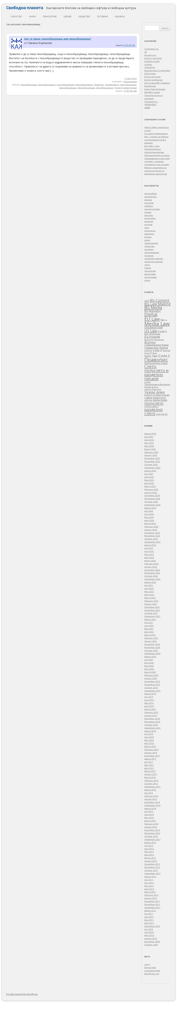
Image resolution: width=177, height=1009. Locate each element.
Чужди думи (154, 392)
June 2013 (149, 848)
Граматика (151, 348)
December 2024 (152, 495)
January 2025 (150, 492)
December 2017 (152, 755)
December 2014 (152, 802)
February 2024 (151, 526)
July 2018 (148, 734)
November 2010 (152, 926)
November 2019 (152, 684)
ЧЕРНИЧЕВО (150, 104)
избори (148, 400)
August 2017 (150, 759)
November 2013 (152, 833)
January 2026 (150, 455)
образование (130, 81)
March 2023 (150, 560)
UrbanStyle (149, 67)
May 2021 (149, 628)
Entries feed (150, 967)
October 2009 (151, 944)
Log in (147, 964)
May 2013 (149, 851)
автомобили (150, 193)
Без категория (152, 333)
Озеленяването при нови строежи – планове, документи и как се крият (157, 161)
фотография (150, 277)
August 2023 (150, 545)
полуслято (153, 403)
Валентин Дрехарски (154, 339)
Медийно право (152, 92)
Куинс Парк (150, 355)
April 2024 (149, 520)
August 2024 (150, 508)
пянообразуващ (128, 84)
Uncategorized (153, 327)
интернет (148, 221)
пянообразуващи (86, 87)
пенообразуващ (28, 84)
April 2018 (149, 743)
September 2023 (152, 542)
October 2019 (151, 687)
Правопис (99, 84)
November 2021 (152, 610)
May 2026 (149, 443)
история (148, 224)
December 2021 (152, 607)
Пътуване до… (151, 101)
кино (146, 227)
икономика (150, 218)
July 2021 (148, 622)
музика (147, 237)
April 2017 (149, 768)
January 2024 (150, 529)
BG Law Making (157, 303)
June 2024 (149, 514)
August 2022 (150, 582)
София (147, 382)
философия (150, 274)
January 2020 (150, 678)
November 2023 (152, 535)
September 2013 (152, 839)
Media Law (157, 323)
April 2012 (149, 889)
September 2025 (152, 467)
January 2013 (150, 861)
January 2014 (150, 827)
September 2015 (152, 786)
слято (149, 413)
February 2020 (151, 675)
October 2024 (151, 501)
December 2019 (152, 681)
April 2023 (149, 557)
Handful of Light (152, 61)
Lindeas (148, 64)
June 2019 (149, 700)
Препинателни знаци (155, 363)
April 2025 (149, 483)
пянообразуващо (105, 87)
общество (84, 16)
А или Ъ (162, 331)
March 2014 (150, 820)
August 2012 (150, 876)
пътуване (102, 16)
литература (149, 230)
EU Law (152, 319)
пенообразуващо (84, 84)
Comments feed (152, 970)
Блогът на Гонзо (152, 76)
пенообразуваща (46, 84)
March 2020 (150, 672)
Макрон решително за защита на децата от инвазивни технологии (155, 170)
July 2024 (148, 511)
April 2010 (149, 935)
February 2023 (151, 563)
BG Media (153, 307)
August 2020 (150, 656)
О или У (164, 355)
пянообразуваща (68, 87)
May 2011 (149, 920)
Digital (150, 314)
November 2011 (152, 904)
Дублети (148, 350)
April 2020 (149, 669)
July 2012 (148, 879)
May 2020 (149, 666)
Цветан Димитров (152, 389)
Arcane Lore (150, 55)
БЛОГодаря (150, 73)
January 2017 (150, 774)
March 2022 (150, 597)
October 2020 (151, 650)
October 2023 (151, 539)
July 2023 (148, 548)
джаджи (148, 199)
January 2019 (150, 715)
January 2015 (150, 799)
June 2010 (149, 932)
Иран (154, 353)
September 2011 (152, 907)
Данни (163, 348)
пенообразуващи (65, 84)
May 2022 (149, 591)
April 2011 (149, 923)
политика (148, 249)
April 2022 (149, 594)
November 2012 (152, 867)
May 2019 (149, 703)
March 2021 (150, 635)
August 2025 (150, 470)
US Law (150, 330)
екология (148, 203)
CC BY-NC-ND (129, 45)
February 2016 (151, 780)
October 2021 (151, 613)
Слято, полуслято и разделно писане (156, 372)
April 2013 (149, 854)
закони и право (152, 209)
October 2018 (151, 724)
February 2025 (151, 489)
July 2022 (148, 585)
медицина (149, 233)
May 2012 (149, 886)
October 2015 (151, 783)
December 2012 (152, 864)
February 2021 (151, 638)
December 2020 (152, 644)
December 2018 (152, 718)
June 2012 (149, 882)
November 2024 (152, 498)
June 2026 (149, 439)
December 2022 (152, 570)
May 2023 (149, 554)
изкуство (16, 16)
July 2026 (148, 436)
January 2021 (150, 641)
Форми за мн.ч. (151, 387)
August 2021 (150, 619)
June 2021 (149, 625)
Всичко (150, 342)
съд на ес (162, 414)
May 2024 (149, 517)
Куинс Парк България (154, 89)
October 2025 (151, 464)
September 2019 (152, 690)
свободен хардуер (153, 261)
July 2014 (148, 811)
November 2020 (152, 647)
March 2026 (150, 449)
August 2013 (150, 842)
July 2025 (148, 474)
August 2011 (150, 910)
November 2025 (152, 461)
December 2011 (152, 901)
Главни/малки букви (156, 345)
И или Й (148, 353)
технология (50, 16)
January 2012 (150, 898)
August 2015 (150, 789)
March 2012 (150, 892)
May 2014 (149, 817)
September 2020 (152, 653)
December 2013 (152, 830)
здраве (67, 16)
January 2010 (150, 938)
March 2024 (150, 523)
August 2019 (150, 693)
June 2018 (149, 737)
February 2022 (151, 601)
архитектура (150, 196)
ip (166, 320)
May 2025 (149, 480)
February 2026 (151, 452)
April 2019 (149, 706)
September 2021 (152, 616)
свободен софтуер (153, 258)
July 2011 (148, 913)
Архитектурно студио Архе (157, 70)
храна (147, 280)
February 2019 (151, 712)
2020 (146, 300)
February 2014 (151, 824)
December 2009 (152, 941)
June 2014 (149, 814)
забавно (120, 16)
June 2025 (149, 477)
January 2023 (150, 567)
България (152, 336)
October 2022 (151, 576)
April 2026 (149, 446)
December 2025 (152, 458)
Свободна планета (24, 7)
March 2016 (150, 777)
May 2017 (149, 765)
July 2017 (148, 762)
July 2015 (148, 793)
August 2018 (150, 731)
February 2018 (151, 749)
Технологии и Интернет (157, 384)
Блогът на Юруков (153, 79)
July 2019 (148, 696)
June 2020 (149, 662)
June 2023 (149, 551)
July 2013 (148, 845)
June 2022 (149, 588)
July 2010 (148, 929)
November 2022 (152, 573)
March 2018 (150, 746)
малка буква (160, 400)
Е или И (157, 350)
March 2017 (150, 771)
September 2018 (152, 728)
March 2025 (150, 486)
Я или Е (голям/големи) (126, 87)
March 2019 (150, 709)
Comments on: (151, 49)
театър (147, 268)
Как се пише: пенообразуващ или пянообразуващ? (57, 38)
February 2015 (151, 796)
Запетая (166, 350)
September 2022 (152, 579)
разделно (153, 409)
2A (145, 52)
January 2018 (150, 752)
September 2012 (152, 873)
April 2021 (149, 631)
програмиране (151, 252)
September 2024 (152, 504)
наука (32, 16)
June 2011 (149, 916)
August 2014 (150, 808)
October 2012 (151, 870)
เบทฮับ (147, 107)
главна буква (152, 397)
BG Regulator (152, 311)
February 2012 (151, 895)
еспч (163, 397)
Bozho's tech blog (153, 58)
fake (162, 319)
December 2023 (152, 532)
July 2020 (148, 659)
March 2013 (150, 858)
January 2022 (150, 604)
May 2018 (149, 740)
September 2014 (152, 805)
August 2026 (150, 433)
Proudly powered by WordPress (22, 994)
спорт (147, 264)
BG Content (159, 300)
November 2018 (152, 721)
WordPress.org (151, 973)
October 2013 (151, 836)
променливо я (112, 84)
